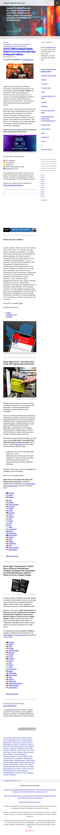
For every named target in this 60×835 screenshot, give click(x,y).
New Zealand (12, 535)
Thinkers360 (45, 137)
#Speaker (24, 738)
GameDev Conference (28, 768)
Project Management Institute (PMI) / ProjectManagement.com (48, 119)
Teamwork (6, 750)
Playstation (16, 744)
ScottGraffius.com (28, 59)
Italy (9, 525)
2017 (43, 194)
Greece (10, 515)
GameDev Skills (21, 750)
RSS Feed (44, 200)
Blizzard (25, 772)
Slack (43, 133)
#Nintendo (6, 746)
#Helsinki (21, 764)
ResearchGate (46, 125)
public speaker (7, 742)
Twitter (8, 313)
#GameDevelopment (9, 772)
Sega (4, 752)
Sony (28, 750)
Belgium (11, 497)
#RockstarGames (27, 742)
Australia (11, 493)
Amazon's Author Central (49, 75)
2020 (43, 187)
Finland (10, 508)
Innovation (23, 766)
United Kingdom (13, 547)
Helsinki (5, 740)
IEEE (43, 92)
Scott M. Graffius (46, 71)
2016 (43, 196)
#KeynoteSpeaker (8, 754)
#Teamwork (13, 750)
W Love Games (17, 768)
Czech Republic (13, 504)
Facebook (9, 315)
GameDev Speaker (8, 760)
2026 (43, 175)
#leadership (21, 748)
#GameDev (13, 775)
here (21, 303)
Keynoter (13, 752)
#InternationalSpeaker (9, 756)
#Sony (32, 750)
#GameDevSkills (13, 764)
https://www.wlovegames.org (13, 185)
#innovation (30, 766)
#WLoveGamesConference (17, 746)
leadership (14, 748)
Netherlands (12, 533)
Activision (9, 738)
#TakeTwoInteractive (14, 740)
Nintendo (30, 744)
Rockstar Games (16, 742)
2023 (43, 181)
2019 (43, 189)
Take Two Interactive (26, 740)
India (10, 519)
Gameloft (19, 756)
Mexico (10, 531)
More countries (13, 556)
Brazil (10, 500)
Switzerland (12, 543)
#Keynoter (20, 752)
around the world (11, 486)
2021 (43, 185)
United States (30, 483)
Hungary (11, 517)
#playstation (23, 744)
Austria (10, 495)
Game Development (22, 770)
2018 (43, 192)
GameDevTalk (19, 758)
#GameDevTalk (28, 758)
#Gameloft (26, 756)
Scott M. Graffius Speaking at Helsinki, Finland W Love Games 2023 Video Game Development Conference (19, 51)
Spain (10, 539)
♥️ (30, 830)
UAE (9, 545)
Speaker (18, 738)
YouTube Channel (47, 149)
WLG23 (28, 760)
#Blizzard (30, 772)
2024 (43, 179)
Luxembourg (12, 529)
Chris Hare (18, 444)
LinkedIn (9, 317)
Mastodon (44, 106)
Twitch (43, 141)
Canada (11, 502)
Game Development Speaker (11, 762)
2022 (43, 183)
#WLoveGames (7, 768)
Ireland (10, 521)
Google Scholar (46, 88)
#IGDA (30, 748)
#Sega (8, 752)
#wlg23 (33, 760)
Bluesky (44, 80)
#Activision (19, 772)
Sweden (11, 541)
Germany (11, 513)
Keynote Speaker (29, 752)
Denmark (11, 506)
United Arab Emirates (15, 683)
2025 (43, 177)
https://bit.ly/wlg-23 (9, 705)
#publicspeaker (7, 744)
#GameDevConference (9, 770)
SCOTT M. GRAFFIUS (11, 781)
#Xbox (30, 738)
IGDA (26, 748)
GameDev (6, 775)
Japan (10, 527)
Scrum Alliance (46, 129)
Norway (10, 537)
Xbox (14, 738)
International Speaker (20, 754)
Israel (10, 523)
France (10, 510)
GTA (26, 764)
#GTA (17, 766)
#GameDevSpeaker (19, 760)
